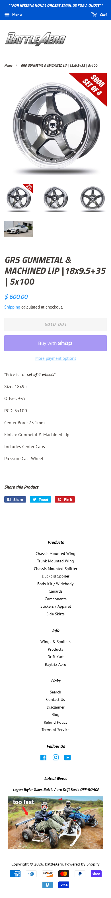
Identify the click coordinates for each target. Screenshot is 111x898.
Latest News (55, 778)
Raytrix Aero (55, 664)
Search (55, 692)
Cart (103, 14)
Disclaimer (56, 707)
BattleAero (54, 864)
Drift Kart (56, 656)
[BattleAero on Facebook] (43, 758)
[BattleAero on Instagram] (55, 758)
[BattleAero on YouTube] (67, 758)
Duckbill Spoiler (55, 576)
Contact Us (55, 699)
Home (8, 65)
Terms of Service (55, 729)
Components (56, 598)
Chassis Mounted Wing (55, 553)
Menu (16, 14)
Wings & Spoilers (55, 641)
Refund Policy (55, 722)
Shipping (12, 307)
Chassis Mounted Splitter (55, 568)
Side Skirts (55, 614)
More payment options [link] (55, 358)
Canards (56, 591)
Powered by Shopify (82, 864)
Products (55, 649)
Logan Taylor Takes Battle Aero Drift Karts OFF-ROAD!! (55, 789)
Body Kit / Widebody (55, 583)
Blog (55, 714)
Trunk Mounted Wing (55, 561)
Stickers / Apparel (55, 606)
